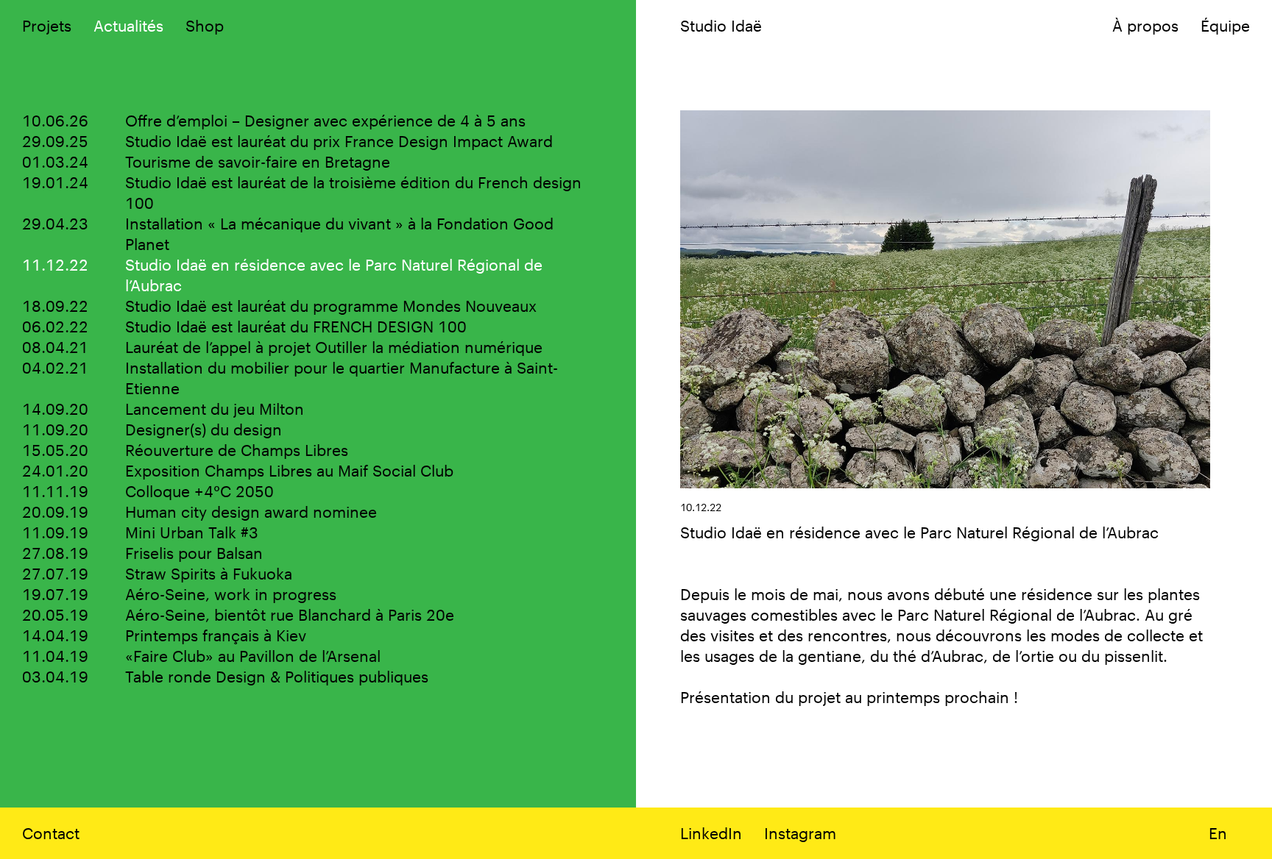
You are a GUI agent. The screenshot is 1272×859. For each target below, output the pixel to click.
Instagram (800, 833)
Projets (46, 25)
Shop (205, 25)
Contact (51, 833)
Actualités (128, 25)
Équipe (1225, 25)
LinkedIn (711, 833)
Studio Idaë (721, 25)
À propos (1145, 25)
